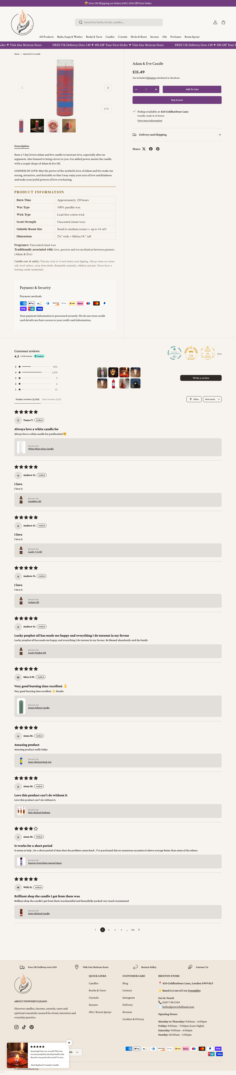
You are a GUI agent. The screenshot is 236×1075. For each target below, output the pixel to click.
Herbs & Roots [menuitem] (139, 37)
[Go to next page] (140, 929)
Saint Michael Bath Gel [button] (39, 762)
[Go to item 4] (135, 372)
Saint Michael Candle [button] (39, 913)
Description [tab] (21, 146)
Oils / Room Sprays (100, 1012)
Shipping (151, 77)
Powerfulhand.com (29, 1069)
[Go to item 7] (124, 383)
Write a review (201, 377)
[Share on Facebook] (150, 148)
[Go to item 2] (113, 372)
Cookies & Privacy (133, 1019)
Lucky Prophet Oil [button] (37, 652)
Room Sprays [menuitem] (192, 37)
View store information (149, 120)
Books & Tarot (97, 990)
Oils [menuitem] (164, 37)
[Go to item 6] (113, 383)
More (219, 353)
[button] (223, 22)
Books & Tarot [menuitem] (94, 37)
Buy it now (177, 100)
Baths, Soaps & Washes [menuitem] (70, 37)
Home (17, 54)
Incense (93, 1004)
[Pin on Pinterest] (157, 148)
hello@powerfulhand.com (178, 1006)
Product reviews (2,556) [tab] (27, 399)
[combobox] (119, 22)
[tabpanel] (65, 211)
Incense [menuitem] (154, 37)
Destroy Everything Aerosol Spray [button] (45, 862)
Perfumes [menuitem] (175, 37)
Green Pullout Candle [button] (38, 707)
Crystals (94, 997)
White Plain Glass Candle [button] (41, 448)
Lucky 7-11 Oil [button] (35, 551)
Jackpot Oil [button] (33, 602)
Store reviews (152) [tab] (51, 399)
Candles (93, 983)
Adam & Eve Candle (31, 54)
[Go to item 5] (102, 383)
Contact (127, 990)
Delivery (127, 1004)
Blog (125, 983)
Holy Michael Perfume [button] (39, 812)
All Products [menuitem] (46, 37)
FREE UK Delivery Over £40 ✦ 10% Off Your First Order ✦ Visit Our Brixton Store (99, 45)
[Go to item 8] (135, 383)
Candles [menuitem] (110, 37)
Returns (127, 1012)
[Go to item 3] (124, 372)
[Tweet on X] (143, 148)
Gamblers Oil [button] (34, 501)
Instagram (128, 997)
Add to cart (192, 89)
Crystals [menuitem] (122, 37)
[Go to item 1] (102, 372)
